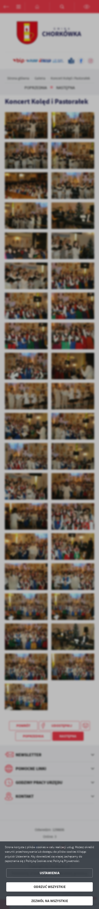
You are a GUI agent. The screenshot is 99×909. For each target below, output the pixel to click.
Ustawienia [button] (50, 873)
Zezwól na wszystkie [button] (49, 900)
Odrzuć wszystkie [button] (50, 886)
